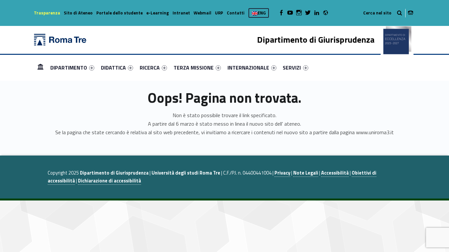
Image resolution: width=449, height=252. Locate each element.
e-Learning (157, 13)
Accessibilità (335, 173)
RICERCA (150, 68)
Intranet (181, 13)
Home (40, 67)
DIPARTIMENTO (68, 68)
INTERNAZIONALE (248, 68)
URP (219, 13)
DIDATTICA (113, 68)
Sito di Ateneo (78, 13)
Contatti (236, 13)
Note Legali (305, 173)
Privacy (282, 173)
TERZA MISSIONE (194, 68)
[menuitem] (40, 67)
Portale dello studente (119, 13)
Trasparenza (47, 13)
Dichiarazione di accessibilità (109, 180)
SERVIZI (292, 68)
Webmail (202, 13)
